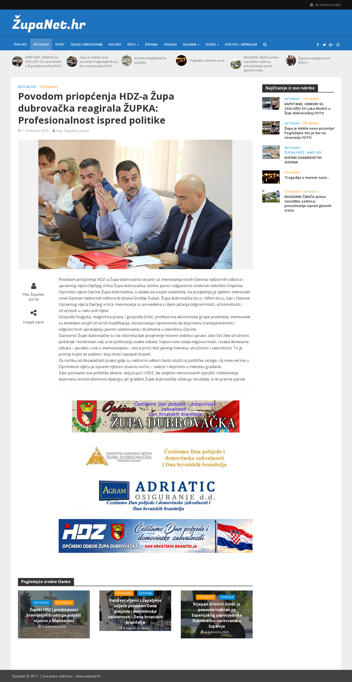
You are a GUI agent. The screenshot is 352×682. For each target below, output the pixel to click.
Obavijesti (311, 192)
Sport (59, 44)
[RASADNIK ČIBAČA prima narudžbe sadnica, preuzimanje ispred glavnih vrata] (236, 63)
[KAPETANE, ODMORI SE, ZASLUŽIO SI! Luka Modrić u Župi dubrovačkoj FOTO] (17, 61)
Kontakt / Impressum (241, 44)
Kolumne (189, 44)
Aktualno (41, 44)
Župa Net (20, 44)
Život (131, 44)
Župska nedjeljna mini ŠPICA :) (314, 60)
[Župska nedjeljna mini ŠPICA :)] (290, 60)
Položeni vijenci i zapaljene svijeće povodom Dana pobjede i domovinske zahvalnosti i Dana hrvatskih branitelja (135, 611)
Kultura (115, 44)
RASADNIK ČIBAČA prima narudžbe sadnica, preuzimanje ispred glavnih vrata (261, 63)
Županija (151, 44)
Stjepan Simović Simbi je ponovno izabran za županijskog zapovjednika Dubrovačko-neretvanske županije (217, 615)
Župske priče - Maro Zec (303, 152)
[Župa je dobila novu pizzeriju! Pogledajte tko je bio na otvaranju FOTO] (72, 61)
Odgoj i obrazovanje (86, 44)
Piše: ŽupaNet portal (72, 130)
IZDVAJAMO (48, 86)
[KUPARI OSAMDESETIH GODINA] (126, 60)
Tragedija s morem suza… (208, 60)
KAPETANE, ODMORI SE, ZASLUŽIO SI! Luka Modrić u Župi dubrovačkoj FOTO (43, 61)
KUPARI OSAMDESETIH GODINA (150, 60)
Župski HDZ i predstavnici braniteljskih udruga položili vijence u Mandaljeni (54, 615)
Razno (211, 44)
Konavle (170, 44)
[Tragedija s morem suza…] (181, 60)
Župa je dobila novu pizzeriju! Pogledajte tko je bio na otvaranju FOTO (99, 61)
